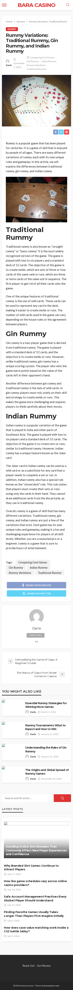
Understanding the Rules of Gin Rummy (45, 749)
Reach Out (28, 965)
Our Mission (44, 965)
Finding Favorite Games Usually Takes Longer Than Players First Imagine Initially (34, 914)
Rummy (12, 29)
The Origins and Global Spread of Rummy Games (47, 771)
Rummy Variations (36, 65)
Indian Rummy (48, 61)
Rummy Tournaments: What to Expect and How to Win (45, 727)
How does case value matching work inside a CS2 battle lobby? (36, 929)
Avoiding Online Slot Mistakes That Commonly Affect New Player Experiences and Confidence (36, 850)
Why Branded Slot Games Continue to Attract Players (31, 867)
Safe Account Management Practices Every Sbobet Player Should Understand (35, 898)
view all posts (35, 635)
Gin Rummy (33, 61)
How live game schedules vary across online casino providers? (35, 883)
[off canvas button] (4, 5)
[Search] (67, 5)
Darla (8, 65)
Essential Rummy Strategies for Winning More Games (46, 705)
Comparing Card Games (42, 57)
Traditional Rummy (36, 69)
